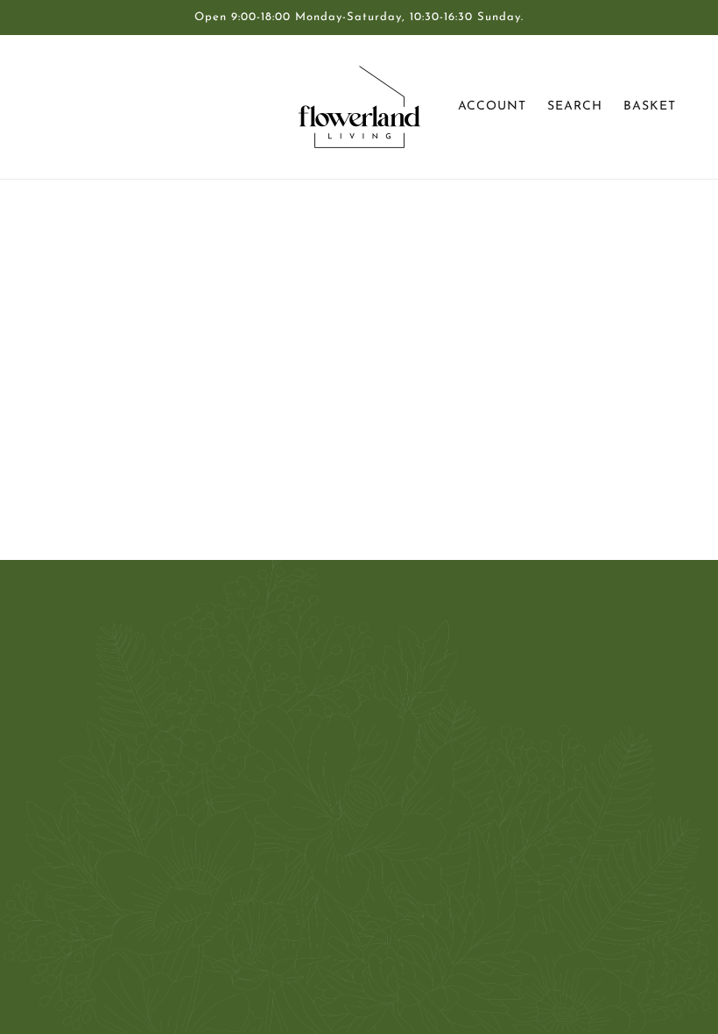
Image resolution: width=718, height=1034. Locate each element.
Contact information (354, 824)
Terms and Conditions (359, 761)
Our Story (324, 676)
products (504, 415)
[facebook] (63, 904)
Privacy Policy (335, 740)
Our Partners (333, 698)
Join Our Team (338, 719)
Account (492, 106)
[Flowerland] (359, 107)
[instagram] (119, 904)
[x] (91, 904)
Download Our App (354, 782)
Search (574, 106)
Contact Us (328, 655)
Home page (315, 415)
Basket (649, 106)
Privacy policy (335, 803)
